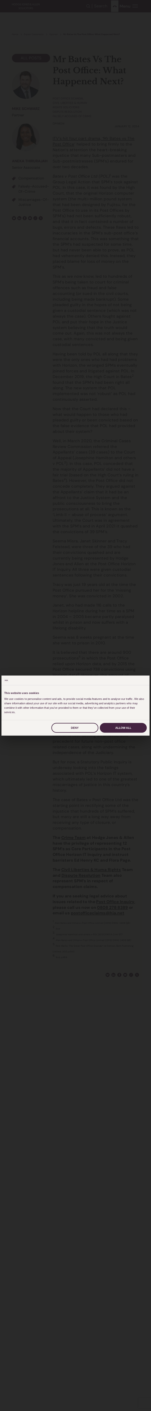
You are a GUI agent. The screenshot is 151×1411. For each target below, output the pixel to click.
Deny (75, 727)
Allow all (123, 727)
